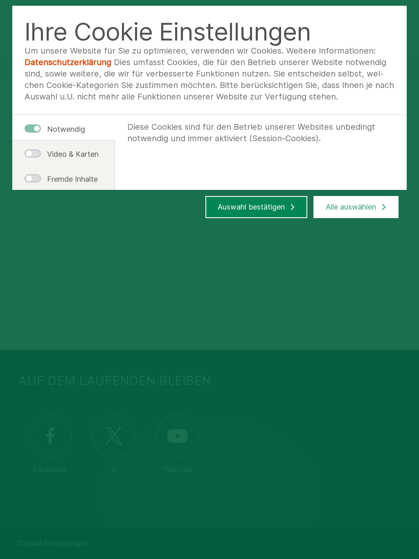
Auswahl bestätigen (251, 207)
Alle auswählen (351, 207)
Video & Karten (69, 154)
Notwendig (66, 129)
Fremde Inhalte (69, 179)
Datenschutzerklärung (68, 62)
